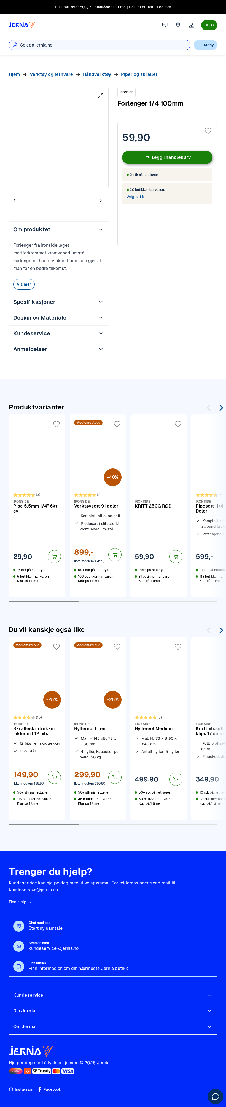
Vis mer (24, 284)
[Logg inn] (191, 25)
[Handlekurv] (209, 25)
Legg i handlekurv (171, 157)
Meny (209, 45)
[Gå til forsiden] (22, 25)
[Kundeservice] (164, 25)
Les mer (164, 7)
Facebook (52, 1089)
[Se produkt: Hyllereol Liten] (98, 728)
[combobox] (105, 45)
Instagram (24, 1089)
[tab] (31, 201)
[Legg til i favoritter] (208, 131)
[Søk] (14, 45)
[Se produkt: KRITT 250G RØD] (158, 505)
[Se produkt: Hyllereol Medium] (158, 728)
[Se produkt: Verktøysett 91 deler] (98, 505)
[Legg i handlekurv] (54, 556)
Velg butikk (137, 197)
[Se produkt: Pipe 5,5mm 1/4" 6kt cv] (37, 505)
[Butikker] (178, 25)
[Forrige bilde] (14, 200)
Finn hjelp (17, 902)
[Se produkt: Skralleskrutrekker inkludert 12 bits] (37, 728)
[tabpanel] (59, 137)
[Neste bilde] (100, 200)
